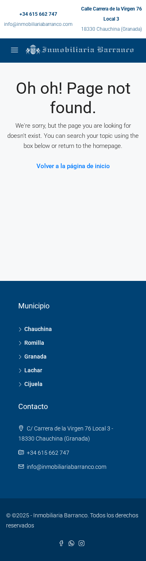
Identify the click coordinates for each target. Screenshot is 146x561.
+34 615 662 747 (38, 14)
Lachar (33, 370)
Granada (35, 356)
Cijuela (33, 384)
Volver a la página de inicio (73, 166)
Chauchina (38, 329)
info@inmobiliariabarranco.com (38, 24)
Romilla (34, 343)
